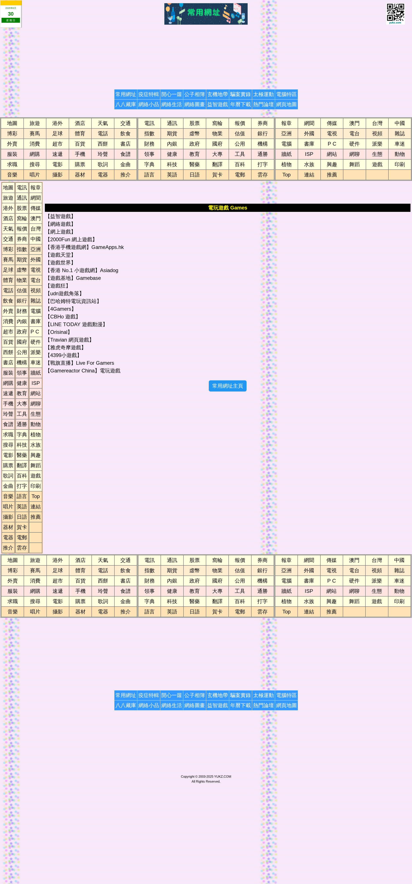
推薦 (332, 175)
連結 (309, 175)
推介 (125, 175)
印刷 (400, 164)
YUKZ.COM (222, 776)
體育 (80, 133)
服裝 (12, 154)
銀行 (263, 133)
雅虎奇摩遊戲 (65, 347)
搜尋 (35, 164)
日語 (194, 175)
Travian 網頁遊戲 (69, 340)
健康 (172, 154)
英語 (172, 175)
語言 (149, 175)
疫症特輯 (148, 94)
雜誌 (400, 133)
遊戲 (377, 164)
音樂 (12, 175)
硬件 (354, 144)
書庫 (309, 144)
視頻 (377, 133)
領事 (149, 154)
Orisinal (58, 332)
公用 (240, 144)
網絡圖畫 (194, 104)
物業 (217, 133)
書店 (125, 144)
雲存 (263, 175)
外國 (309, 133)
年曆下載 (240, 104)
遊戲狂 (58, 286)
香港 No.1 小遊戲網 (72, 270)
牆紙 (286, 154)
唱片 (35, 175)
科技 (172, 164)
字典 (149, 164)
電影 (57, 164)
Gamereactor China (72, 370)
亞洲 (286, 133)
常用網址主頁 (227, 386)
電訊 (149, 123)
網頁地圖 (286, 104)
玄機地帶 (217, 94)
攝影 (57, 175)
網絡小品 (148, 104)
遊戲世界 (60, 262)
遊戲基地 (60, 278)
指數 (149, 133)
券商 (263, 123)
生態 (377, 154)
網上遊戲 (60, 232)
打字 (263, 164)
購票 (80, 164)
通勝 (263, 154)
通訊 (172, 123)
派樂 (377, 144)
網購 (35, 154)
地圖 (12, 123)
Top (286, 175)
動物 (400, 154)
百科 (240, 164)
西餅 (103, 144)
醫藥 (194, 164)
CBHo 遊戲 (63, 316)
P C (332, 144)
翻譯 (217, 164)
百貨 (80, 144)
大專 (217, 154)
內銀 (172, 144)
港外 (57, 123)
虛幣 (194, 133)
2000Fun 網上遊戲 (71, 239)
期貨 (172, 133)
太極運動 (263, 94)
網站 (332, 154)
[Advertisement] (141, 55)
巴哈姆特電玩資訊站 (73, 301)
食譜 (125, 154)
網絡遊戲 (60, 224)
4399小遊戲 (63, 355)
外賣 (12, 144)
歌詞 (103, 164)
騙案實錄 (240, 94)
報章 (286, 123)
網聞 (309, 123)
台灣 (377, 123)
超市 (57, 144)
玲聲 (103, 154)
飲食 (125, 133)
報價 (240, 123)
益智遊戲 (217, 104)
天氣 (103, 123)
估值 (240, 133)
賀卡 (217, 175)
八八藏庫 (125, 104)
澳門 (354, 123)
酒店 (80, 123)
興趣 (332, 164)
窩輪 (217, 123)
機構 (263, 144)
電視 (332, 133)
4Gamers (60, 309)
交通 (125, 123)
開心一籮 (171, 94)
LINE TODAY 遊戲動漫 (76, 324)
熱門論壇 (263, 104)
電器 (103, 175)
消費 (35, 144)
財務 (149, 144)
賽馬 (35, 133)
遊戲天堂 (60, 255)
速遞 (57, 154)
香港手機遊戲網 (68, 247)
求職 (12, 164)
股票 (194, 123)
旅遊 (35, 123)
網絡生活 (171, 104)
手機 (80, 154)
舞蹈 (354, 164)
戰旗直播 (60, 363)
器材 (80, 175)
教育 (194, 154)
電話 (103, 133)
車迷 (400, 144)
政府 (194, 144)
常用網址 (125, 94)
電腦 (286, 144)
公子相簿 (194, 94)
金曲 (125, 164)
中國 (400, 123)
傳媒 (332, 123)
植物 (286, 164)
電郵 (240, 175)
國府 (217, 144)
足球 (57, 133)
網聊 (354, 154)
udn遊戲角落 (64, 293)
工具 (240, 154)
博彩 (12, 133)
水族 (309, 164)
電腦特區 (286, 94)
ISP (309, 154)
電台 (354, 133)
